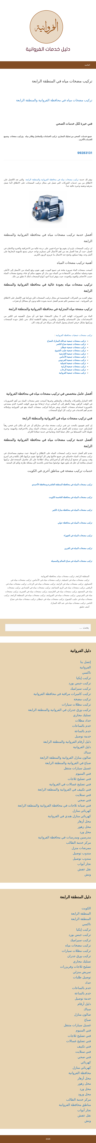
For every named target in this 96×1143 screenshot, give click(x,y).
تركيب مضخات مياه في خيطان (50, 599)
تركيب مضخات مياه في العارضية (62, 591)
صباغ (87, 1020)
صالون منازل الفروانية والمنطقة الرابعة (65, 757)
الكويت (86, 908)
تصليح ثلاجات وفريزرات (75, 966)
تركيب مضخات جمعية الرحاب (73, 369)
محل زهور (84, 827)
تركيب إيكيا (83, 678)
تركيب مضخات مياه (66, 576)
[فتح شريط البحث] (4, 65)
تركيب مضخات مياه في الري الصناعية (68, 587)
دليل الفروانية (82, 747)
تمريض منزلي (82, 972)
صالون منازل (82, 1014)
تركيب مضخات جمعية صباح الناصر (71, 344)
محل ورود (84, 1094)
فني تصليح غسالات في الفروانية (70, 784)
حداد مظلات (83, 720)
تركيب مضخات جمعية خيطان (73, 347)
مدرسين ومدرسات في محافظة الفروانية (64, 837)
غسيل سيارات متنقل (77, 768)
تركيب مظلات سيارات (76, 704)
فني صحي (84, 800)
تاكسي (86, 672)
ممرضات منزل (81, 848)
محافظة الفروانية (48, 576)
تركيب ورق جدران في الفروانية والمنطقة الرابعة (59, 710)
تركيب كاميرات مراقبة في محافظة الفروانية (62, 694)
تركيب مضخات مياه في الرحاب (41, 584)
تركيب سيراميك (80, 688)
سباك (87, 752)
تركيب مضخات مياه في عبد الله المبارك (68, 603)
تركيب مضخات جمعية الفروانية (72, 373)
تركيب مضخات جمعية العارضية (72, 353)
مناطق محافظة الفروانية (75, 1105)
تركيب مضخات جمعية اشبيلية (73, 363)
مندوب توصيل (82, 853)
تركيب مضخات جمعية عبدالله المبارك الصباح (66, 341)
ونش (87, 874)
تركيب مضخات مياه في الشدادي (36, 587)
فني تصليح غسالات (78, 1041)
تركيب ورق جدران (79, 956)
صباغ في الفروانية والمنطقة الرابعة (68, 763)
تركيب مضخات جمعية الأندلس (73, 357)
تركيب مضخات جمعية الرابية (73, 366)
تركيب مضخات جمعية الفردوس (72, 360)
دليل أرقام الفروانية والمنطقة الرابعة (67, 742)
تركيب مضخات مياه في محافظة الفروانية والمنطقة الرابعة (54, 100)
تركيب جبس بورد (80, 683)
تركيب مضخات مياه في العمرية (33, 591)
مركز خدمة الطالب (78, 842)
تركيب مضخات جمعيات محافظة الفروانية (74, 335)
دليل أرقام (84, 1004)
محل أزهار (84, 821)
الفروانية (85, 667)
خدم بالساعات (81, 726)
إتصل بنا (85, 662)
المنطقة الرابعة (82, 576)
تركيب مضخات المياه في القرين (78, 548)
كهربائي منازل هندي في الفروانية (69, 816)
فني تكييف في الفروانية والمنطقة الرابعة (64, 789)
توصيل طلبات (82, 977)
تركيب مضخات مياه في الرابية (70, 584)
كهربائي (86, 1062)
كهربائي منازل (81, 811)
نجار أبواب (84, 864)
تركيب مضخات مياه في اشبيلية (75, 580)
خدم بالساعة (82, 731)
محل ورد (85, 832)
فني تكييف (84, 1046)
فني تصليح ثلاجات (79, 779)
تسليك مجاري (82, 715)
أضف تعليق (84, 607)
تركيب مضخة (82, 699)
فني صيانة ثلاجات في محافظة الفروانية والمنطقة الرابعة (54, 805)
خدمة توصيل (83, 736)
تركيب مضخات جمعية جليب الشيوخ (70, 350)
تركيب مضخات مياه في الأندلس (46, 580)
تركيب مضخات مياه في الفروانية (61, 595)
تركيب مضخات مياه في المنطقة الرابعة (28, 595)
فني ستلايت (83, 795)
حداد (88, 982)
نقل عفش (84, 869)
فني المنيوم (83, 773)
